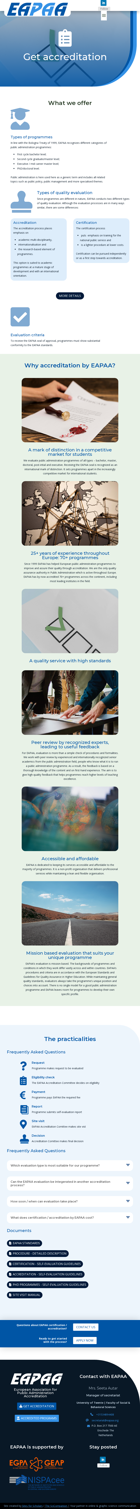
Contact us (85, 1327)
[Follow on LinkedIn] (103, 3)
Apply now (85, 1340)
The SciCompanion (56, 1506)
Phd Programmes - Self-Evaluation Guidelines (49, 1285)
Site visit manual (26, 1295)
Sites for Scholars (32, 1506)
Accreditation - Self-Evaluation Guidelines (47, 1274)
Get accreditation (38, 1406)
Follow (104, 8)
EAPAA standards (26, 1243)
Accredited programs (39, 1418)
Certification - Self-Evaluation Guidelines (47, 1264)
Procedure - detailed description (40, 1253)
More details (70, 296)
